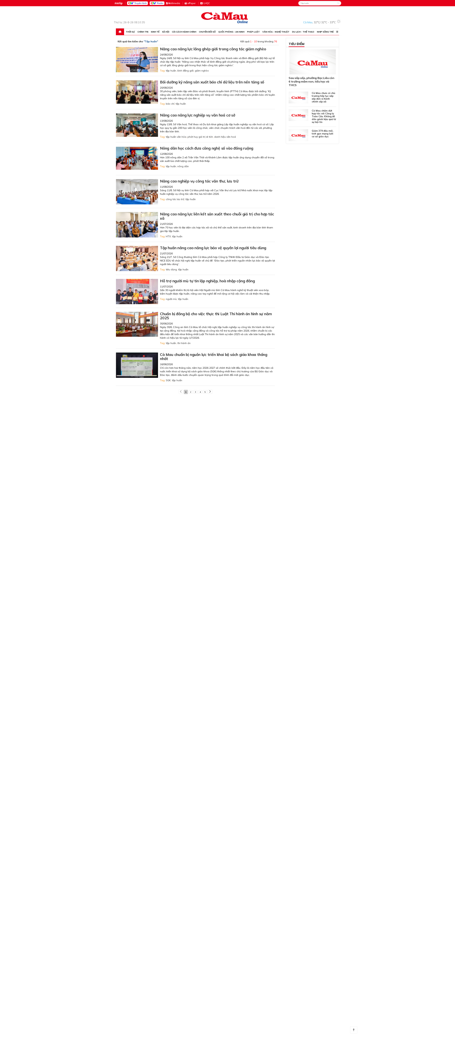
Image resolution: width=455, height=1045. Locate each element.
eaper (192, 3)
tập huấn (171, 70)
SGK (168, 380)
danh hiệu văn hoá (225, 136)
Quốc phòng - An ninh (231, 32)
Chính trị (142, 32)
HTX (168, 236)
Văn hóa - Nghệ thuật (275, 32)
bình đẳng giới (185, 70)
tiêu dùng (171, 269)
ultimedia (174, 3)
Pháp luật (253, 32)
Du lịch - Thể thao (303, 32)
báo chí (170, 103)
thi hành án (184, 343)
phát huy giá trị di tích (200, 136)
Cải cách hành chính (184, 32)
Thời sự (130, 32)
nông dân (183, 166)
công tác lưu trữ (175, 199)
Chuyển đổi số (207, 32)
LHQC (207, 3)
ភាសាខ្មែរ (118, 3)
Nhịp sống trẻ (325, 32)
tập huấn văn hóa (176, 136)
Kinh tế (155, 32)
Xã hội (165, 32)
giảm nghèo (202, 70)
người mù (171, 299)
